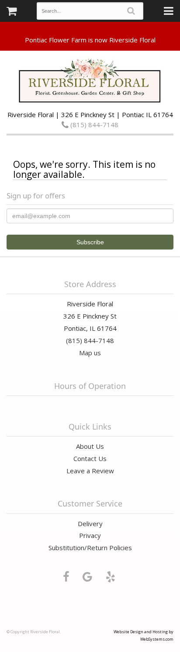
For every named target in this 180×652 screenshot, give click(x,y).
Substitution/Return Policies (90, 547)
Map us (90, 352)
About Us (90, 446)
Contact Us (90, 458)
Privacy (90, 535)
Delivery (90, 523)
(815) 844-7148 (93, 124)
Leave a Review (90, 470)
